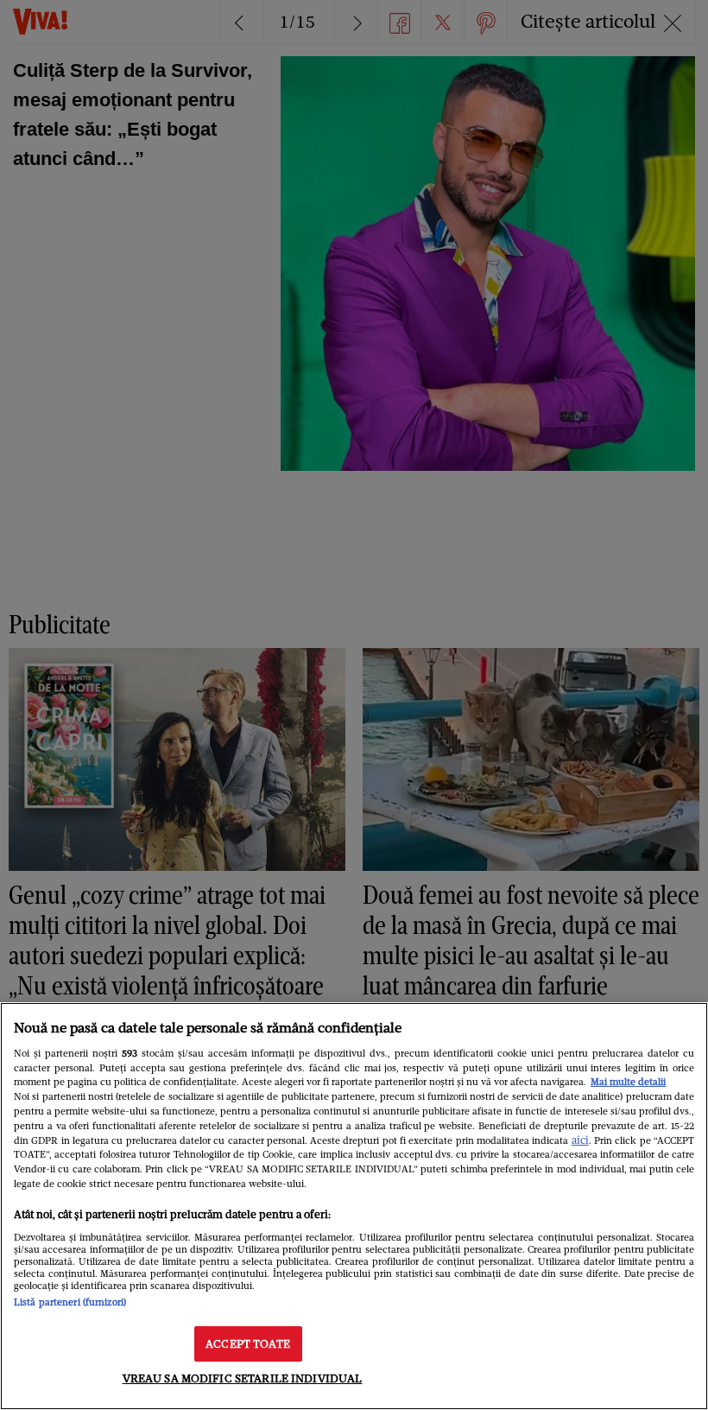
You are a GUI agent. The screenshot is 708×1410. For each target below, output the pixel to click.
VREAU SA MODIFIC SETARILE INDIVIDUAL (243, 1378)
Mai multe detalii (628, 1082)
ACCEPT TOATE (247, 1343)
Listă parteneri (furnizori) (70, 1302)
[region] (354, 1206)
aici (580, 1140)
